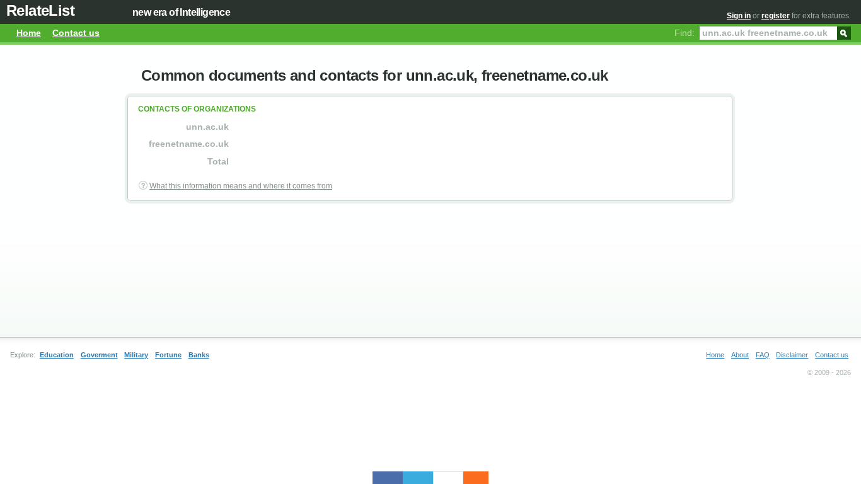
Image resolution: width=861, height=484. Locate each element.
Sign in (739, 15)
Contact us (76, 33)
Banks (198, 355)
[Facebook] (388, 477)
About (740, 355)
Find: (684, 33)
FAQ (763, 355)
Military (136, 355)
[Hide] (482, 478)
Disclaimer (792, 355)
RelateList (40, 10)
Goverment (99, 355)
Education (57, 355)
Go (844, 32)
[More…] (470, 478)
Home (28, 33)
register (775, 15)
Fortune (168, 355)
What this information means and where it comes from (240, 186)
